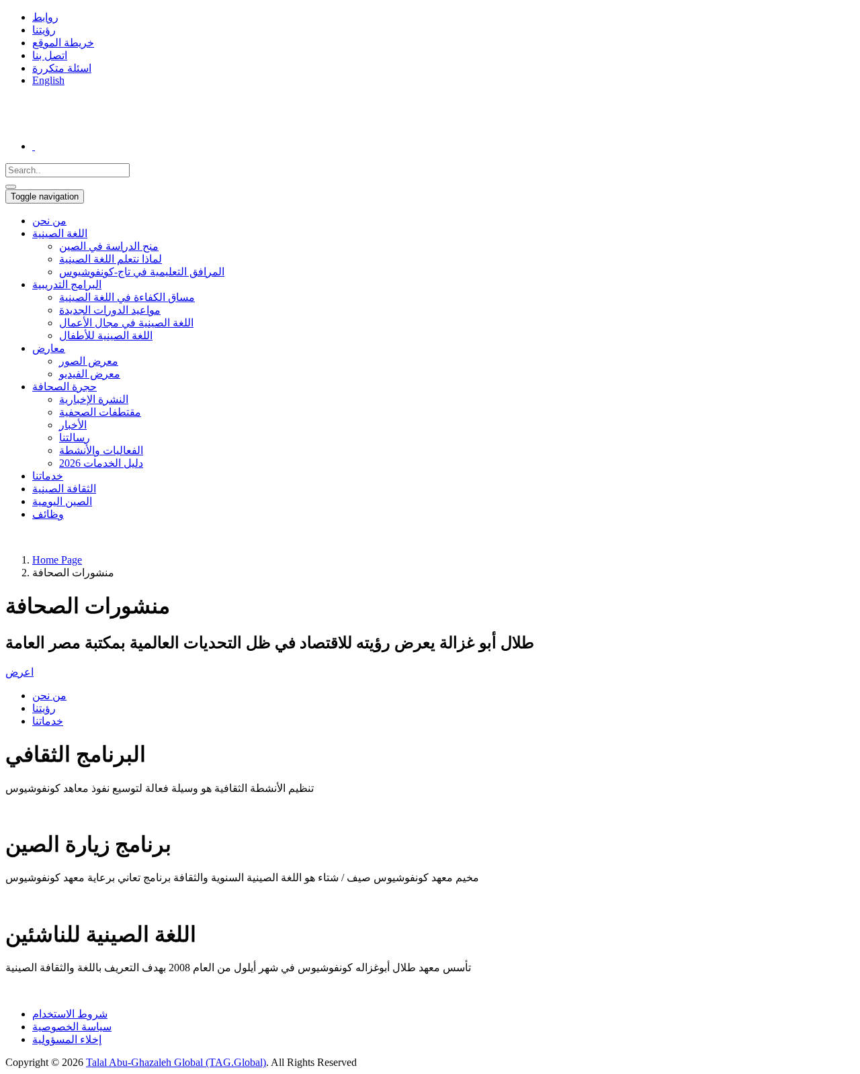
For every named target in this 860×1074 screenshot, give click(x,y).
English (48, 80)
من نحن (49, 220)
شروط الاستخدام (70, 1014)
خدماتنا (47, 476)
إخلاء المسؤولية (66, 1039)
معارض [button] (48, 348)
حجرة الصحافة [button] (64, 386)
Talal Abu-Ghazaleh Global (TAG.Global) (176, 1062)
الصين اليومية (62, 501)
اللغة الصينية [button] (59, 233)
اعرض (19, 672)
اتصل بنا (49, 55)
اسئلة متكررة (61, 68)
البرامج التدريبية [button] (66, 284)
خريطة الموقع (63, 42)
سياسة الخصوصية (72, 1026)
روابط (45, 17)
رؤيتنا (44, 30)
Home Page (57, 560)
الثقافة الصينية (64, 488)
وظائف (48, 514)
